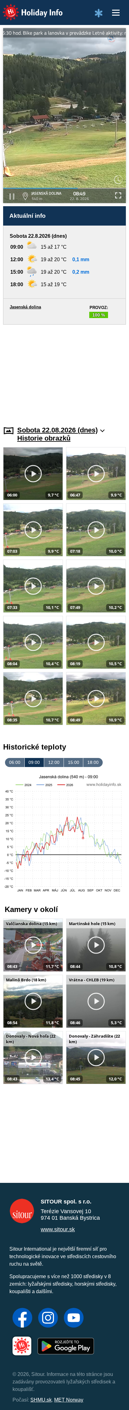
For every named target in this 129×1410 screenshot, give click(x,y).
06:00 (14, 762)
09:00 (34, 762)
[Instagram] (48, 1318)
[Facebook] (22, 1318)
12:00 (53, 762)
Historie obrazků (43, 438)
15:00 (73, 762)
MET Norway (68, 1400)
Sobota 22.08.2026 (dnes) (57, 430)
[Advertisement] (64, 371)
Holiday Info (27, 8)
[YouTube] (74, 1318)
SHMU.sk (41, 1400)
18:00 (93, 762)
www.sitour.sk (58, 1229)
